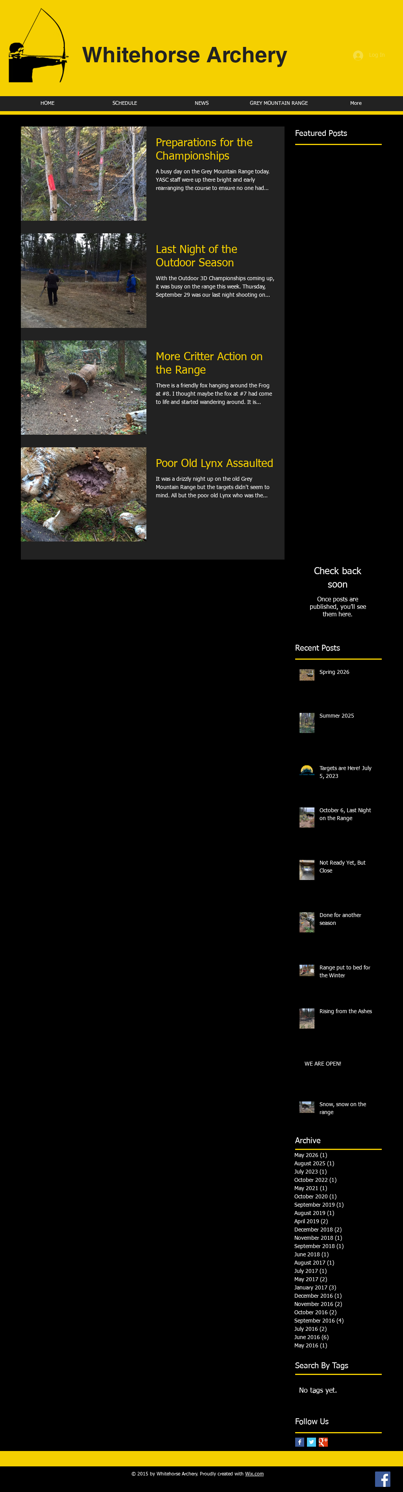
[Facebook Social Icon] (382, 1479)
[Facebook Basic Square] (299, 1442)
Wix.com (254, 1474)
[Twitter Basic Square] (311, 1442)
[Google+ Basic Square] (323, 1442)
